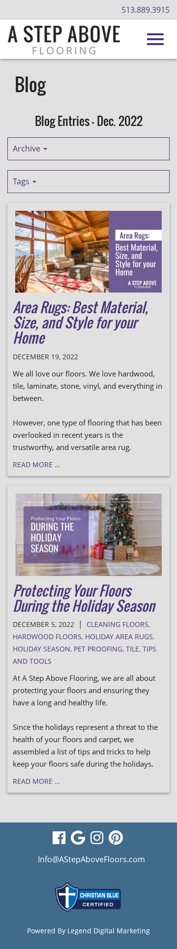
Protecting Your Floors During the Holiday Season (84, 598)
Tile (132, 648)
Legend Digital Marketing (108, 930)
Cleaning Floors (117, 624)
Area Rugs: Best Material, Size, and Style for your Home (80, 322)
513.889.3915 (145, 9)
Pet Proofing (98, 648)
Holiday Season (41, 648)
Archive (27, 148)
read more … (36, 464)
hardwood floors (47, 636)
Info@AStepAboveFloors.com (91, 859)
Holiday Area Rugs (119, 636)
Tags (22, 181)
